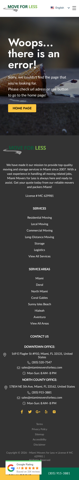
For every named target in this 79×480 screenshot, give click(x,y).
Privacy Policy (39, 429)
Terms (39, 424)
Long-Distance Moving (39, 237)
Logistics (39, 250)
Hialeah (39, 310)
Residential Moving (39, 217)
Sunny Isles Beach (39, 304)
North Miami (39, 291)
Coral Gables (39, 297)
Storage (39, 243)
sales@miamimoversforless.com (41, 367)
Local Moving (39, 224)
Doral (39, 284)
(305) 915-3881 (42, 392)
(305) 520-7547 (42, 362)
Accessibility (39, 439)
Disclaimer (39, 445)
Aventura (40, 317)
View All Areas (39, 323)
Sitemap (39, 434)
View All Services (39, 256)
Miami (39, 278)
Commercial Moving (40, 230)
